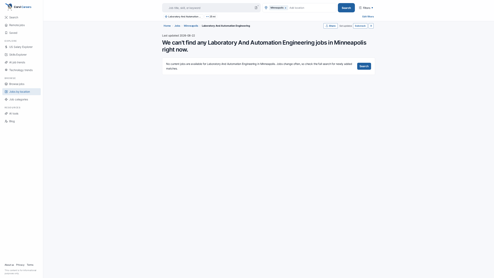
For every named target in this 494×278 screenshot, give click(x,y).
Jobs (177, 25)
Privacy (20, 264)
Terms (30, 264)
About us (9, 264)
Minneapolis (191, 25)
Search (364, 66)
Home (167, 25)
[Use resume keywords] (256, 7)
